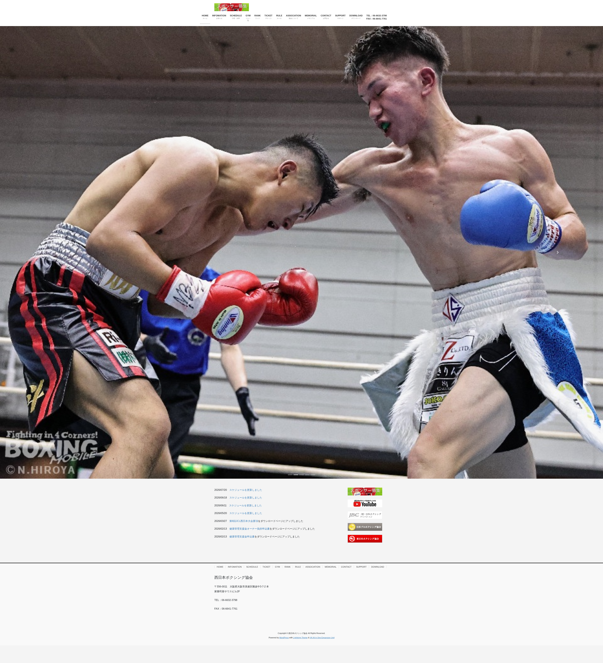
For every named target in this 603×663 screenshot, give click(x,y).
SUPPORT (361, 567)
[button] (45, 252)
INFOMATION (235, 567)
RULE (298, 567)
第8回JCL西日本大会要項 (243, 521)
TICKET (266, 567)
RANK (288, 567)
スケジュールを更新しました (245, 490)
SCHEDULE (252, 567)
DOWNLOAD (377, 567)
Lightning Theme (300, 638)
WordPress (284, 638)
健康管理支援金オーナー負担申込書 (249, 528)
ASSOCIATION (312, 567)
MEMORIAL (331, 567)
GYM (277, 567)
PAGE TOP (587, 640)
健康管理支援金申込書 (242, 536)
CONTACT (346, 567)
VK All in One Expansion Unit (322, 638)
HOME (220, 567)
